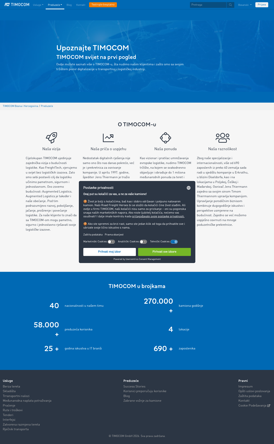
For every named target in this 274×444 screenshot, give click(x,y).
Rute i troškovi (13, 410)
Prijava (262, 4)
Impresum (245, 386)
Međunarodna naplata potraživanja (27, 400)
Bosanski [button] (243, 5)
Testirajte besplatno (103, 4)
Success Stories (134, 386)
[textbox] (212, 5)
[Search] (230, 5)
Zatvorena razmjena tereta (21, 424)
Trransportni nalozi (16, 396)
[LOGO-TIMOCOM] (16, 5)
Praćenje (9, 405)
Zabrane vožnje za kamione (142, 400)
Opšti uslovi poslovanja (254, 391)
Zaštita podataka (250, 396)
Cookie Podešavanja (252, 405)
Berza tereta (11, 386)
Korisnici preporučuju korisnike (144, 391)
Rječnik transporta (16, 429)
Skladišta (9, 391)
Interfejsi (9, 419)
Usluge (37, 5)
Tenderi (8, 415)
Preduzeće (54, 5)
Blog (69, 5)
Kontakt (80, 5)
